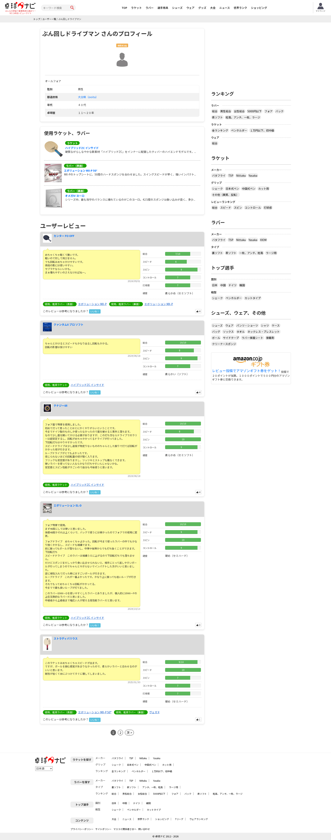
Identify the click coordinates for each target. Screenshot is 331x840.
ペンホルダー (239, 130)
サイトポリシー (103, 829)
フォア (269, 111)
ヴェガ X (154, 712)
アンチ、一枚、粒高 (152, 787)
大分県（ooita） (88, 97)
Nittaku (241, 175)
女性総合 (239, 111)
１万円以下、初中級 (262, 130)
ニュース (224, 8)
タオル (241, 332)
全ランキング (220, 130)
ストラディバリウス (66, 638)
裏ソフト (217, 253)
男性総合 (225, 111)
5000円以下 (254, 111)
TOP (124, 8)
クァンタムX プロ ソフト (68, 324)
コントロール (253, 207)
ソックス (228, 332)
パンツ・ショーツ (247, 325)
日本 (214, 285)
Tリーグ (179, 819)
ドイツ (233, 285)
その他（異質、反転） (225, 195)
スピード (225, 207)
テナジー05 (60, 405)
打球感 (268, 207)
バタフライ (218, 175)
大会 (212, 8)
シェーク (217, 188)
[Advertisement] (251, 55)
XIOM (263, 240)
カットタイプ (253, 298)
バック (279, 111)
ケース (276, 325)
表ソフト (217, 117)
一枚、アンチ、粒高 (251, 253)
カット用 (263, 188)
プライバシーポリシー (81, 829)
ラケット (136, 8)
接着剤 (270, 338)
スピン (238, 207)
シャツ (265, 325)
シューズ (177, 8)
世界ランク (240, 8)
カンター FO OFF (64, 236)
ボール (216, 338)
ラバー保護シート (252, 338)
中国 (223, 285)
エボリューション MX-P (92, 304)
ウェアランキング (198, 819)
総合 (214, 111)
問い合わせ (144, 829)
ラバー (150, 8)
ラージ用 (271, 253)
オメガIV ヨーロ (74, 196)
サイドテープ (231, 338)
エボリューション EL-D (68, 505)
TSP (230, 175)
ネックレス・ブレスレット (263, 332)
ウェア (190, 8)
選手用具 (162, 8)
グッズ (202, 8)
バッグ (216, 332)
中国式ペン (248, 188)
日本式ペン (232, 188)
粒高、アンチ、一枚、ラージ (243, 117)
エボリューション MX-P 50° (80, 170)
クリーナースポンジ (224, 344)
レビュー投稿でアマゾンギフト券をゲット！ (246, 371)
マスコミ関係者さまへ (124, 829)
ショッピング (259, 8)
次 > (129, 732)
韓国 (242, 285)
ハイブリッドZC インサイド (82, 148)
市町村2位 (122, 45)
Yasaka (253, 175)
